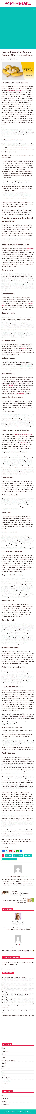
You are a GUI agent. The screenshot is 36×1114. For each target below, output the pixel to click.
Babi (17, 945)
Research (10, 385)
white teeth (30, 248)
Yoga (3, 1087)
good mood (20, 393)
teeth (13, 859)
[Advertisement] (18, 30)
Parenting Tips (6, 1081)
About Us (4, 1095)
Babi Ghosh (15, 59)
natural (27, 855)
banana (8, 855)
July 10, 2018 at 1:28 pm (18, 947)
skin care (6, 859)
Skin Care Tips (6, 1084)
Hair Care (4, 1063)
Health (4, 1066)
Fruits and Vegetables (8, 1060)
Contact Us (5, 1098)
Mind (3, 1075)
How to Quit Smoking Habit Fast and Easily (14, 977)
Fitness (4, 1054)
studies (17, 427)
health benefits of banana (14, 90)
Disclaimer (5, 1101)
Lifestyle (4, 1072)
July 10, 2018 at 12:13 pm (18, 924)
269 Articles (25, 877)
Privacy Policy (6, 1104)
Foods (3, 1057)
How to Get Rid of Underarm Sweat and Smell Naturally (18, 1003)
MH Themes (28, 1111)
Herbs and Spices (7, 1069)
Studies (23, 348)
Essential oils (5, 1051)
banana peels (18, 855)
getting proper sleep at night (23, 434)
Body (3, 1048)
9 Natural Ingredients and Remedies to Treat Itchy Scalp (18, 1015)
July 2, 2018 (6, 59)
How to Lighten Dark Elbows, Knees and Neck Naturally (17, 1000)
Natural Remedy (6, 1078)
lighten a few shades (25, 366)
